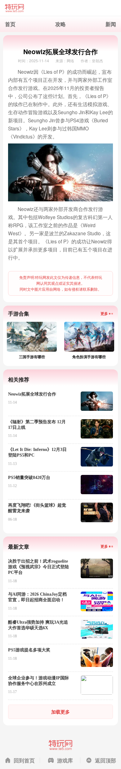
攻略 (60, 24)
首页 (10, 24)
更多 (104, 313)
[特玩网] (60, 8)
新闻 (110, 24)
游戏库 (65, 760)
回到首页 (24, 760)
